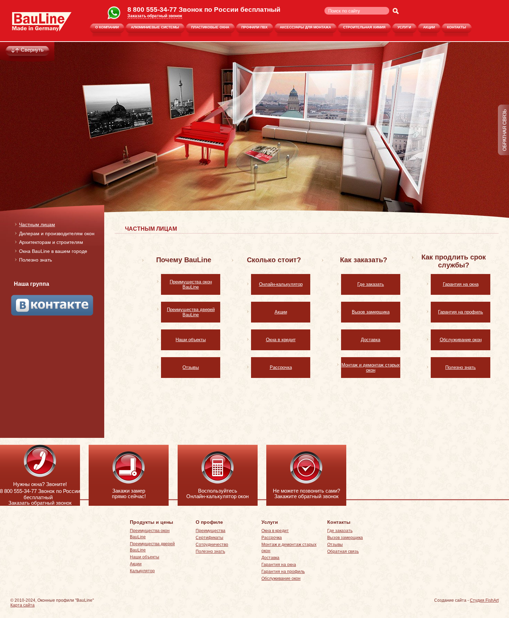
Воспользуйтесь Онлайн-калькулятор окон (217, 493)
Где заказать (370, 284)
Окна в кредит (281, 339)
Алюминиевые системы (155, 27)
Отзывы (190, 367)
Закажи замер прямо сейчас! (129, 493)
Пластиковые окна (210, 27)
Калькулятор (142, 570)
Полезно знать (35, 260)
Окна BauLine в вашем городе (53, 251)
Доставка (370, 339)
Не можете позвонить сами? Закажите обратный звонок (306, 493)
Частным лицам (37, 224)
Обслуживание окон (461, 339)
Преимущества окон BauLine (191, 284)
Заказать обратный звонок (154, 16)
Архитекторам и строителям (51, 242)
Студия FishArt (484, 600)
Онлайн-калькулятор (281, 284)
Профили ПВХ (254, 27)
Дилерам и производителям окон (57, 233)
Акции (429, 27)
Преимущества (210, 530)
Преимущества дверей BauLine (191, 312)
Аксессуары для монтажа (305, 27)
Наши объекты (191, 339)
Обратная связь (343, 551)
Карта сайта (22, 605)
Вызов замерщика (371, 312)
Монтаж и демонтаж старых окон (370, 367)
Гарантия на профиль (460, 312)
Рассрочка (281, 367)
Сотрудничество (212, 544)
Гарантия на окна (461, 284)
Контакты (456, 27)
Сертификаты (209, 537)
